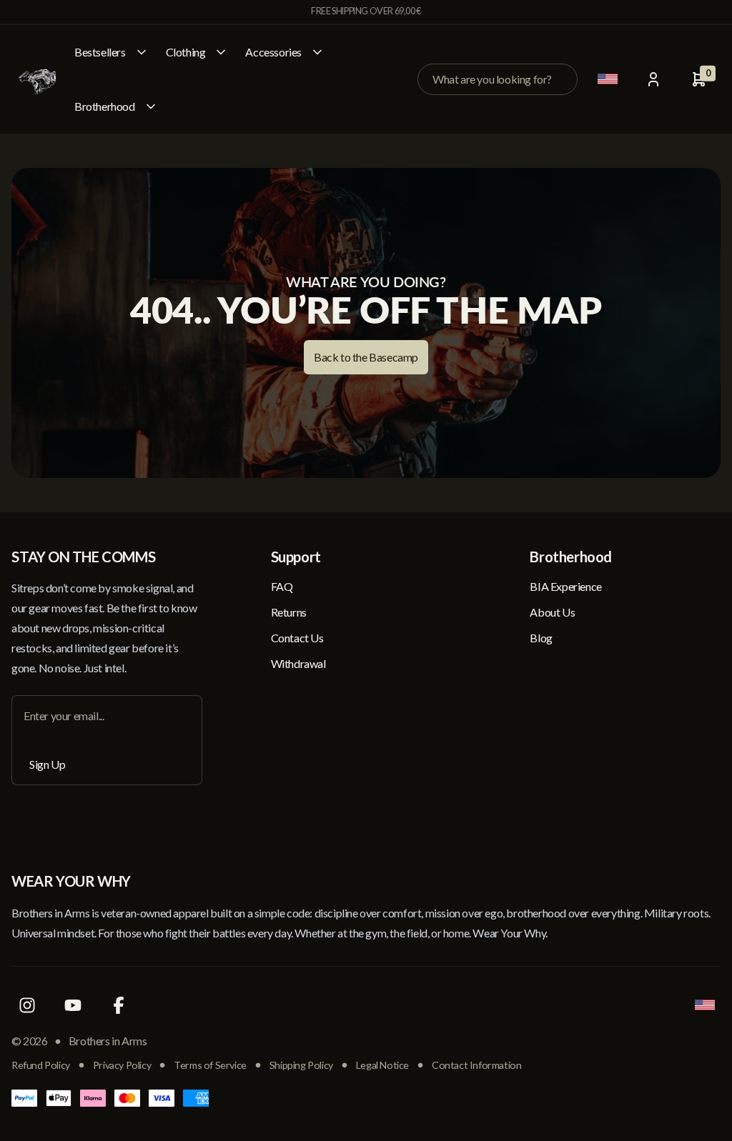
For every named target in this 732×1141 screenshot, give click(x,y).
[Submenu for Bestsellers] (141, 52)
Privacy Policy (122, 1065)
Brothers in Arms (108, 1040)
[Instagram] (27, 1005)
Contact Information (476, 1065)
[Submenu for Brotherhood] (151, 106)
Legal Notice (382, 1065)
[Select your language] (607, 79)
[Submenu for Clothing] (221, 52)
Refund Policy (40, 1065)
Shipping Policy (301, 1065)
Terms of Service (210, 1065)
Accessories (273, 52)
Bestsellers (100, 52)
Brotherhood (104, 106)
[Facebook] (118, 1005)
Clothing (186, 52)
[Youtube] (73, 1005)
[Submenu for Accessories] (317, 52)
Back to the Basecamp (366, 357)
